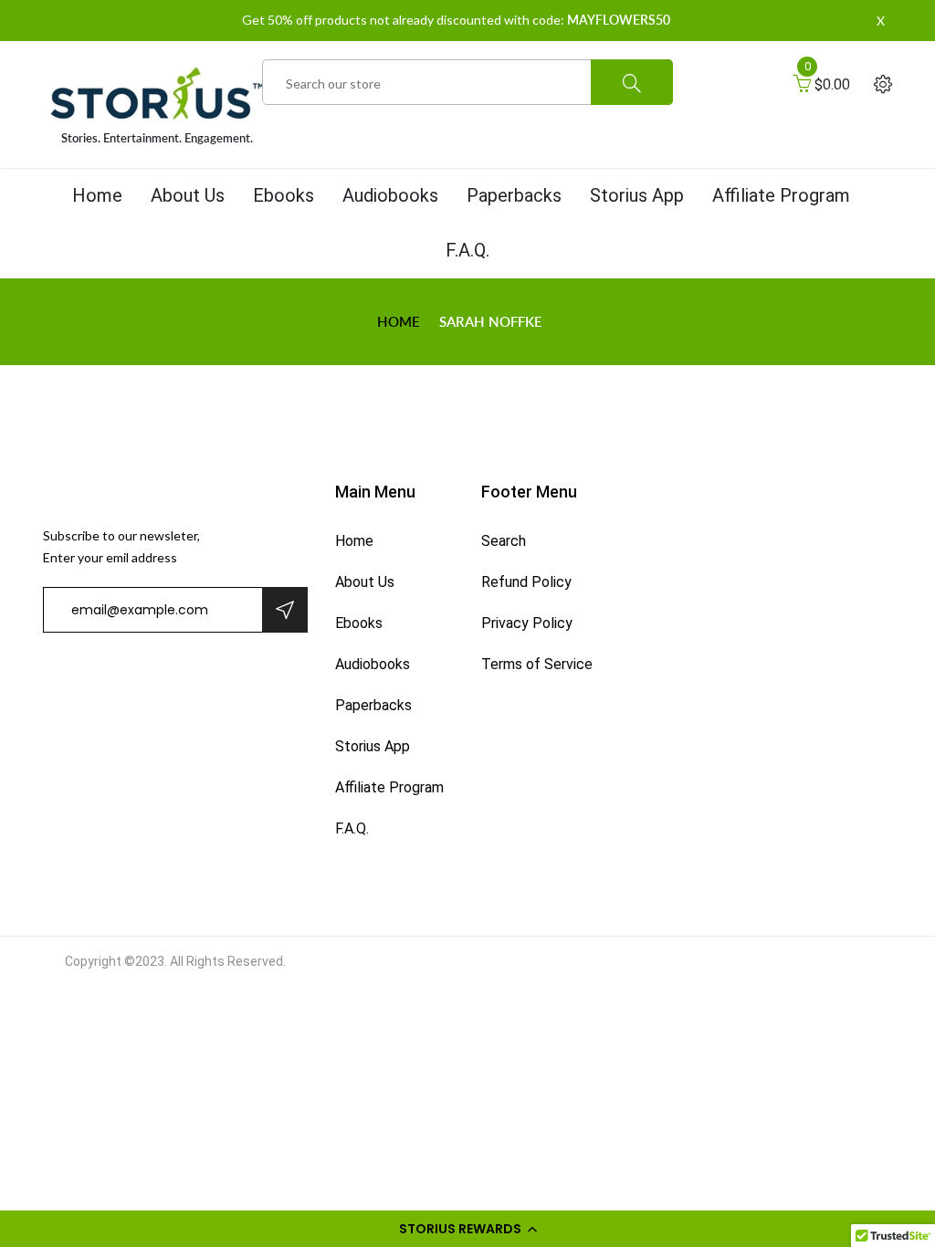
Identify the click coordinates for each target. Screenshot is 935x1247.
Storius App (637, 195)
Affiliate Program (781, 195)
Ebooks (283, 195)
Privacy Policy (527, 623)
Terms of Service (537, 664)
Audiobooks (390, 195)
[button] (467, 1228)
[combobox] (467, 83)
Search (503, 541)
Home (97, 195)
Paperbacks (514, 195)
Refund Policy (526, 582)
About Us (188, 195)
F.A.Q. (467, 250)
